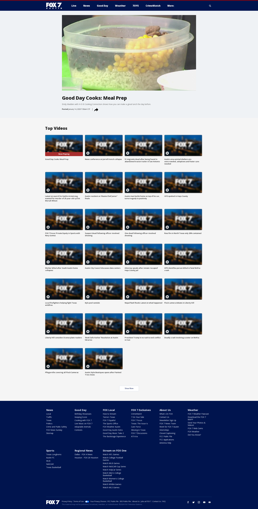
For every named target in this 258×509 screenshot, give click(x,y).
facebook (188, 502)
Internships (164, 430)
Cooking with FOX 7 (83, 420)
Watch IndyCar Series (112, 469)
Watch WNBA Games (112, 484)
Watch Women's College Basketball (113, 479)
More (170, 5)
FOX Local (109, 410)
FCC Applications (167, 439)
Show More (129, 388)
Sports (50, 450)
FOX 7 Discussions (139, 433)
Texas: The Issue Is (139, 423)
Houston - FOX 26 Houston (86, 457)
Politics (49, 423)
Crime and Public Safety (56, 426)
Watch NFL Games (111, 454)
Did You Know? (194, 435)
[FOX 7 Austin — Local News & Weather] (55, 6)
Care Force (136, 426)
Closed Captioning (167, 433)
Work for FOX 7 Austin (169, 426)
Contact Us (164, 417)
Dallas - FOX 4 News (83, 454)
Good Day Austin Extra (113, 430)
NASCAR (50, 464)
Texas (48, 420)
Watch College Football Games (113, 458)
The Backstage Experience (114, 436)
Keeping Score (81, 417)
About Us (165, 410)
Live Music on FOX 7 (83, 423)
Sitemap (49, 433)
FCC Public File (166, 436)
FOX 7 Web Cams (195, 428)
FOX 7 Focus (136, 420)
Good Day (80, 410)
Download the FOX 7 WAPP (197, 418)
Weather (193, 410)
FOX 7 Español (109, 420)
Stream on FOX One (114, 450)
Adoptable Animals (83, 426)
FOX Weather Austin (111, 426)
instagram (199, 502)
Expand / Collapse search (210, 6)
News (49, 410)
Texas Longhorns (53, 454)
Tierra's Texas (109, 417)
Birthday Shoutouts (83, 414)
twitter (193, 502)
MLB (48, 461)
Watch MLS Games (111, 487)
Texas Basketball (53, 467)
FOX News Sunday (54, 430)
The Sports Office (110, 423)
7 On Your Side (137, 417)
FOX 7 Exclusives (141, 410)
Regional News (84, 450)
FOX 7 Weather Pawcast (198, 414)
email (209, 502)
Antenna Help (165, 443)
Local (48, 414)
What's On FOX (166, 414)
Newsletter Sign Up (168, 420)
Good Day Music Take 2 (113, 433)
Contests (78, 430)
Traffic (49, 417)
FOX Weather (193, 431)
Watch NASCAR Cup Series (114, 466)
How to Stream (109, 414)
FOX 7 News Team (168, 423)
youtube (204, 502)
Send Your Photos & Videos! (196, 423)
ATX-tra (134, 436)
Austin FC (50, 457)
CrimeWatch (136, 414)
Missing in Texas (138, 430)
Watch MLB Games (111, 463)
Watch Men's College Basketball (112, 474)
